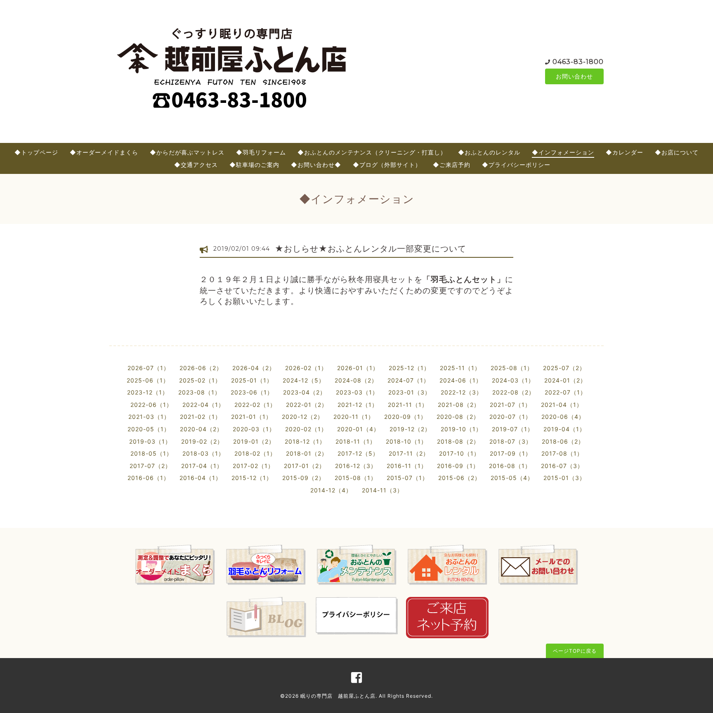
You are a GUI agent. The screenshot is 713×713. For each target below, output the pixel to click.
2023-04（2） (304, 392)
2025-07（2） (564, 367)
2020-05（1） (148, 429)
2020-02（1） (306, 429)
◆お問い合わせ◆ (316, 164)
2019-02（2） (202, 441)
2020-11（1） (353, 416)
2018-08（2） (458, 441)
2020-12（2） (302, 416)
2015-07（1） (407, 477)
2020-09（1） (405, 416)
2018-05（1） (151, 453)
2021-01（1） (251, 416)
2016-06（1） (148, 477)
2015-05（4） (512, 477)
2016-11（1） (407, 465)
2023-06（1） (252, 392)
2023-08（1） (199, 392)
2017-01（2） (304, 465)
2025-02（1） (200, 380)
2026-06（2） (200, 367)
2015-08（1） (356, 477)
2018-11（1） (355, 441)
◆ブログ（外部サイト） (387, 164)
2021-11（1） (408, 404)
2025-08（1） (512, 367)
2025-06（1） (148, 380)
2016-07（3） (562, 465)
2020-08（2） (458, 416)
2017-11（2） (409, 453)
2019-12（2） (410, 429)
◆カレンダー (624, 152)
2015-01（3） (564, 477)
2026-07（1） (148, 367)
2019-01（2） (254, 441)
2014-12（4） (331, 490)
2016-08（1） (510, 465)
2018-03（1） (203, 453)
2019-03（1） (150, 441)
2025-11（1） (460, 367)
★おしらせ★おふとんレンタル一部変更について (370, 249)
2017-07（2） (150, 465)
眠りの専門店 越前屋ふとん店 (337, 696)
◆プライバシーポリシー (516, 164)
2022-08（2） (513, 392)
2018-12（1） (305, 441)
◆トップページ (36, 152)
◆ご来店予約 (451, 164)
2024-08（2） (356, 380)
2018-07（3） (510, 441)
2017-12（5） (358, 453)
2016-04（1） (200, 477)
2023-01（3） (409, 392)
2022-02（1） (255, 404)
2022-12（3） (461, 392)
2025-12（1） (409, 367)
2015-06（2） (459, 477)
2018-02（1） (255, 453)
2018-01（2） (307, 453)
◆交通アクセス (196, 164)
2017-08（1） (562, 453)
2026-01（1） (358, 367)
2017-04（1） (202, 465)
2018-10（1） (406, 441)
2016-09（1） (458, 465)
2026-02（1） (306, 367)
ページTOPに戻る (575, 651)
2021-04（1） (562, 404)
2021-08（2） (459, 404)
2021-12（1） (358, 404)
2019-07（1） (513, 429)
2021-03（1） (149, 416)
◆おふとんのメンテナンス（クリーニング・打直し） (371, 152)
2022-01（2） (307, 404)
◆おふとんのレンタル (489, 152)
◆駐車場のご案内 (254, 164)
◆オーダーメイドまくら (104, 152)
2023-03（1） (357, 392)
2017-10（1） (459, 453)
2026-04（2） (253, 367)
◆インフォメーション (563, 152)
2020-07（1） (510, 416)
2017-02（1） (253, 465)
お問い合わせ (574, 76)
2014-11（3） (382, 490)
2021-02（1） (200, 416)
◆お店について (677, 152)
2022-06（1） (151, 404)
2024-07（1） (408, 380)
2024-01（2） (565, 380)
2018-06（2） (563, 441)
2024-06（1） (460, 380)
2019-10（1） (461, 429)
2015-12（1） (251, 477)
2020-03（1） (254, 429)
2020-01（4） (358, 429)
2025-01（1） (252, 380)
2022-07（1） (565, 392)
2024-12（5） (304, 380)
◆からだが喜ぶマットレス (187, 152)
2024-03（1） (513, 380)
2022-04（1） (203, 404)
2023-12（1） (147, 392)
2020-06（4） (563, 416)
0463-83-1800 (578, 62)
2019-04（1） (564, 429)
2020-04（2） (201, 429)
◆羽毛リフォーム (261, 152)
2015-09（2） (303, 477)
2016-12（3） (356, 465)
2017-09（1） (510, 453)
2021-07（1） (510, 404)
